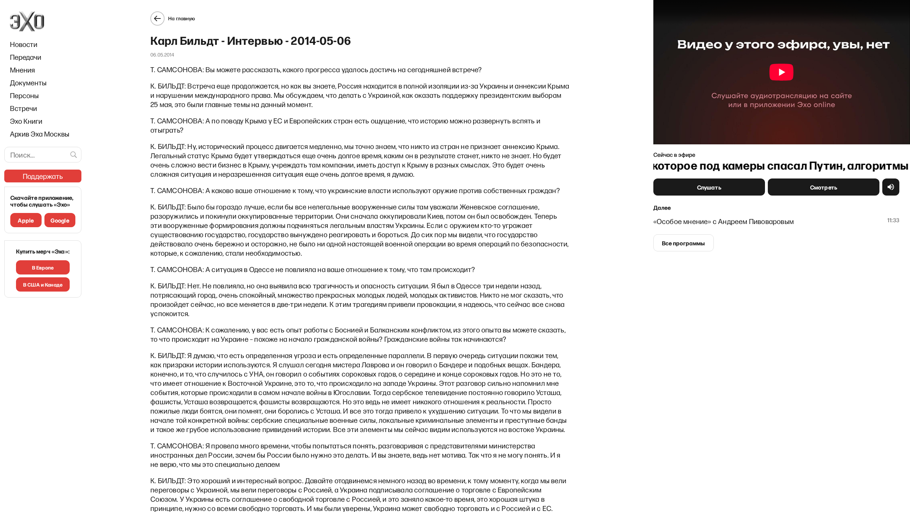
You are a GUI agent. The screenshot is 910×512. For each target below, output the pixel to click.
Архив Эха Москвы (39, 133)
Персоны (24, 95)
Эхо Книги (26, 121)
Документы (28, 82)
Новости (23, 44)
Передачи (25, 57)
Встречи (23, 108)
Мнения (22, 69)
